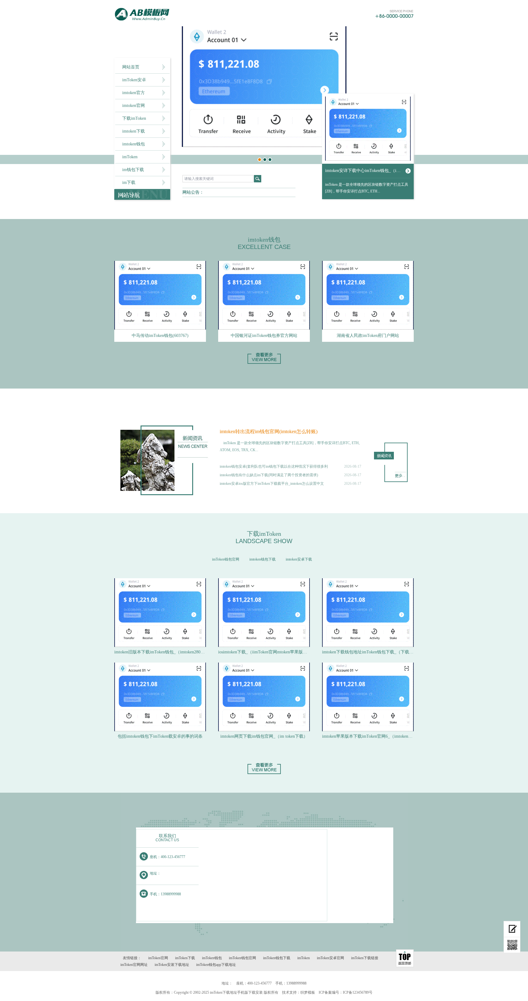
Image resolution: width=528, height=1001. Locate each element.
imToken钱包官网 (225, 559)
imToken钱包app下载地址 (216, 965)
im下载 (128, 182)
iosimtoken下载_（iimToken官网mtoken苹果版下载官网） (264, 652)
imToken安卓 (134, 80)
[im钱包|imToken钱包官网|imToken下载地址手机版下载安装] (163, 14)
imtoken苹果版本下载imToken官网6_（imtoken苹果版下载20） (368, 736)
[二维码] (512, 945)
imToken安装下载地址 (172, 965)
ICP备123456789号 (357, 992)
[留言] (512, 929)
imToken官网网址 (134, 965)
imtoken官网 (133, 105)
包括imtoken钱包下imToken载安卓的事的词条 (160, 736)
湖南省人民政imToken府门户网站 (368, 335)
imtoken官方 (133, 92)
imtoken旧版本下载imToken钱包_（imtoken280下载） (160, 652)
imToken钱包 (212, 958)
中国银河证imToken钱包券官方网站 (264, 335)
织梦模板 (307, 992)
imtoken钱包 (133, 144)
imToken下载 (185, 958)
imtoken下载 (133, 131)
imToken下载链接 (364, 958)
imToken (130, 157)
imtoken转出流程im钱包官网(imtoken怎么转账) (268, 431)
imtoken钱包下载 (262, 559)
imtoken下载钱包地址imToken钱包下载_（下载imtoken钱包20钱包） (368, 652)
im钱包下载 (133, 169)
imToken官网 (158, 958)
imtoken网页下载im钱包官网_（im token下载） (264, 736)
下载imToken (134, 118)
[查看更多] (264, 773)
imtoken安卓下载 (299, 559)
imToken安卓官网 (330, 958)
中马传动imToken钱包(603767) (160, 335)
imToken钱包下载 (276, 958)
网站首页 (130, 67)
